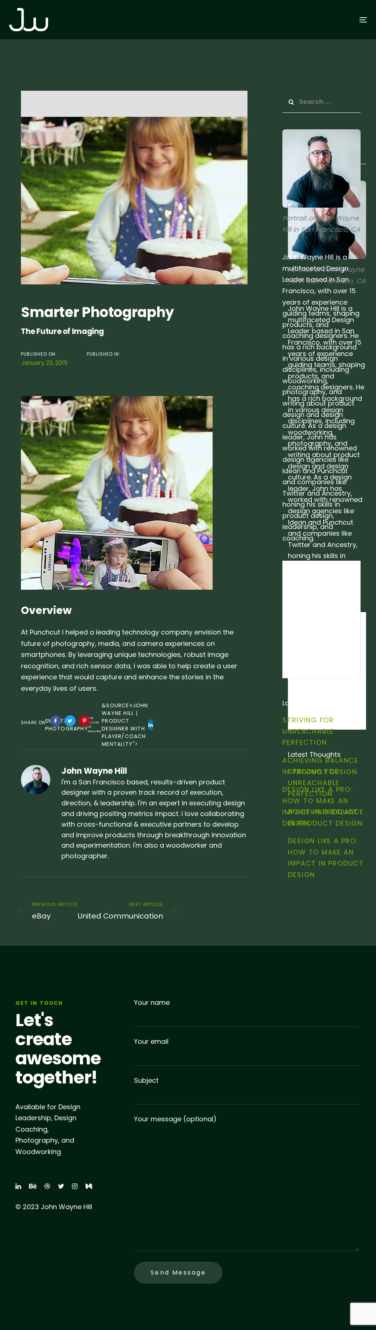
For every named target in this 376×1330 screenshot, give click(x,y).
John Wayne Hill (94, 771)
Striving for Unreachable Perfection (308, 731)
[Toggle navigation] (307, 19)
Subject (146, 1080)
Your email (151, 1041)
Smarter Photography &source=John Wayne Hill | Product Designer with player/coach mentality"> (99, 724)
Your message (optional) (175, 1119)
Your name (152, 1002)
